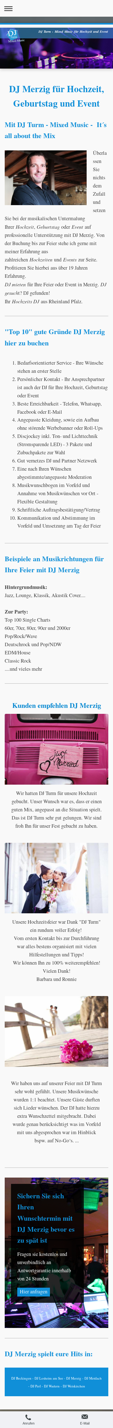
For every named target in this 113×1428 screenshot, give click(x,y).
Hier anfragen (33, 1291)
